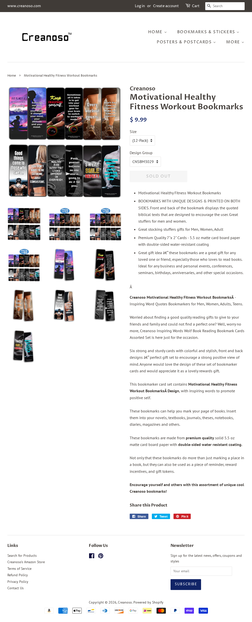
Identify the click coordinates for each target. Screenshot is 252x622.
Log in (140, 6)
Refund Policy (17, 575)
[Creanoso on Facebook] (91, 557)
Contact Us (15, 588)
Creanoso (125, 602)
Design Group (141, 152)
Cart (196, 6)
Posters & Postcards (185, 42)
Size (133, 131)
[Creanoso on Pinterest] (100, 557)
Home (156, 32)
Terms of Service (19, 568)
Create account (166, 6)
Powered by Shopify (148, 602)
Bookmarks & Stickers (207, 32)
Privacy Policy (17, 581)
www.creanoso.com (24, 6)
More (233, 42)
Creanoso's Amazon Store (26, 562)
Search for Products (22, 555)
